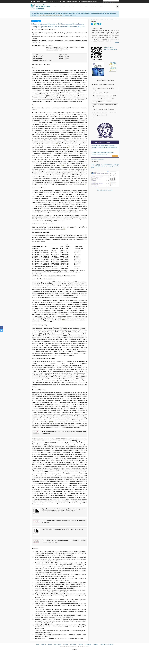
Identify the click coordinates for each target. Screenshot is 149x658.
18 (50, 421)
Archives (80, 7)
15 (86, 167)
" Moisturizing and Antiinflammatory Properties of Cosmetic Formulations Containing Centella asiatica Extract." (104, 147)
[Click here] (74, 649)
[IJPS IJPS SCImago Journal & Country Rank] (110, 48)
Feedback (95, 644)
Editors (65, 7)
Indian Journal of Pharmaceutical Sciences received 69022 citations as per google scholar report (105, 166)
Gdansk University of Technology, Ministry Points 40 (105, 105)
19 (52, 421)
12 (72, 167)
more (116, 42)
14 (84, 167)
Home (37, 644)
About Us (43, 644)
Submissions (103, 7)
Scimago (109, 101)
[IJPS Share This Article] (92, 23)
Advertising (45, 1)
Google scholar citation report (97, 159)
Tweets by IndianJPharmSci (104, 190)
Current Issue (72, 7)
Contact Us (62, 1)
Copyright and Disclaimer (106, 644)
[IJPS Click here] (105, 179)
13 (63, 165)
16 (64, 229)
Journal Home (36, 1)
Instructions (94, 7)
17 (64, 320)
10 (69, 147)
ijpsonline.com (74, 646)
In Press (87, 7)
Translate (113, 2)
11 (41, 161)
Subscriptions (53, 1)
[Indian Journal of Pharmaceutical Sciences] (40, 7)
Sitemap (81, 644)
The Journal (57, 7)
